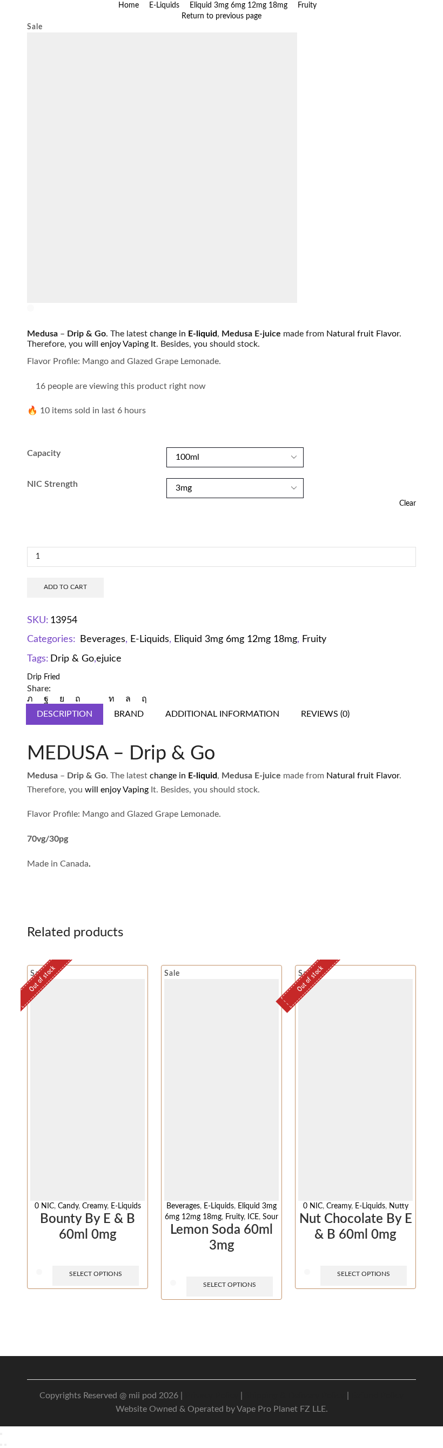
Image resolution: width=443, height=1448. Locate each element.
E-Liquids (164, 5)
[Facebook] (46, 699)
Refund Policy (377, 1395)
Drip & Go (72, 659)
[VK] (62, 699)
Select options (95, 1274)
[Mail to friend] (94, 699)
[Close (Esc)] (1, 1434)
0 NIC (44, 1206)
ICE (253, 1217)
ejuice (109, 659)
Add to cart (65, 587)
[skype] (141, 699)
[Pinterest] (78, 699)
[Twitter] (32, 699)
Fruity (307, 5)
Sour (270, 1217)
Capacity (44, 453)
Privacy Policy (211, 1395)
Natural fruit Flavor (362, 333)
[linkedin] (111, 699)
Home (128, 5)
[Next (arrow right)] (5, 1445)
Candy (68, 1206)
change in (183, 333)
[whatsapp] (128, 699)
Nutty (398, 1206)
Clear (407, 503)
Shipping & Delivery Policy (295, 1395)
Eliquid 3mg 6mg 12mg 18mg (238, 5)
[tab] (64, 714)
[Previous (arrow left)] (1, 1445)
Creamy (94, 1206)
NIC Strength (52, 484)
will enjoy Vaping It (120, 344)
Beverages (102, 639)
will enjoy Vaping (117, 789)
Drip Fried (43, 677)
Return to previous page (221, 16)
